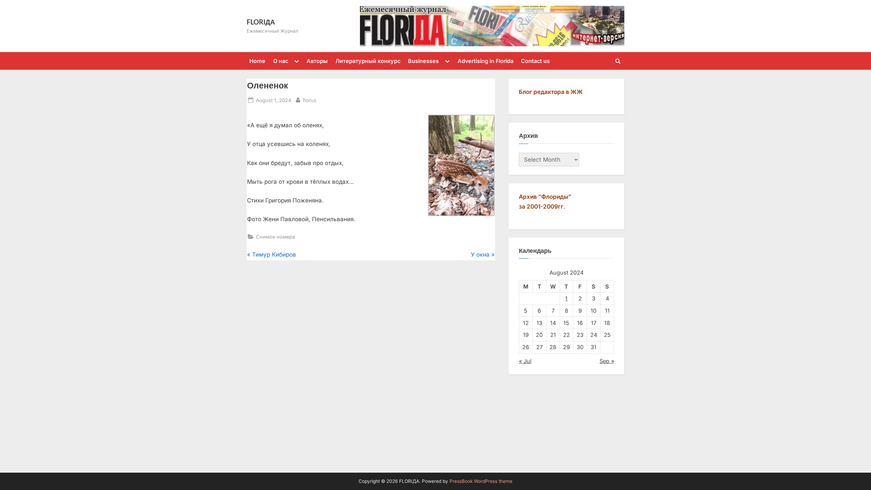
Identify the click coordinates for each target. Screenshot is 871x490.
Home (257, 61)
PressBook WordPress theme (480, 481)
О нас (280, 61)
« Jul (525, 361)
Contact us (535, 61)
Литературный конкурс (367, 61)
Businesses (423, 61)
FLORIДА (261, 22)
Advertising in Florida (485, 61)
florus (309, 100)
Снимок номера (275, 237)
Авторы (317, 61)
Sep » (606, 361)
